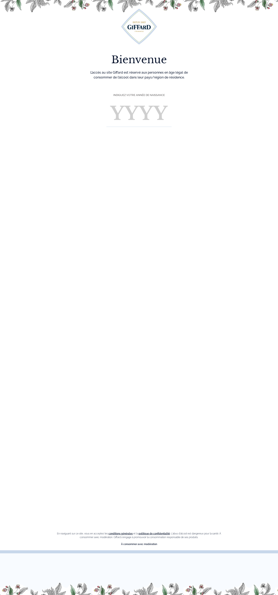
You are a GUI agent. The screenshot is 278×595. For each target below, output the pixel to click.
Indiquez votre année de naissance (139, 95)
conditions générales (120, 533)
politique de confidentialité (154, 533)
